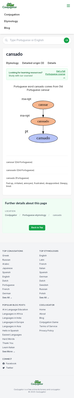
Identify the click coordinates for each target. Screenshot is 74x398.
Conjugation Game (48, 322)
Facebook (11, 363)
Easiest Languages (12, 334)
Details (52, 63)
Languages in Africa (12, 314)
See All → (7, 297)
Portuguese (8, 285)
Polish (42, 293)
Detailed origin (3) (33, 63)
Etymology (11, 21)
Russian (6, 260)
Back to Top (37, 227)
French (5, 289)
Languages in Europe (13, 322)
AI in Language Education (15, 309)
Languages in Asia (11, 326)
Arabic (5, 264)
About (42, 314)
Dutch (5, 280)
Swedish (43, 285)
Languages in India (11, 318)
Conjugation (12, 14)
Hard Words (8, 339)
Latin (41, 260)
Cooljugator (11, 215)
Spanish (6, 272)
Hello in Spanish (10, 330)
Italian (42, 268)
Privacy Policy (46, 330)
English (6, 276)
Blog (7, 27)
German (6, 293)
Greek (5, 255)
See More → (8, 351)
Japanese (7, 268)
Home (42, 309)
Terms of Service (48, 326)
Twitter (9, 367)
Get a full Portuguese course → (55, 74)
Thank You (7, 343)
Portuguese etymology (34, 215)
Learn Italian (8, 347)
